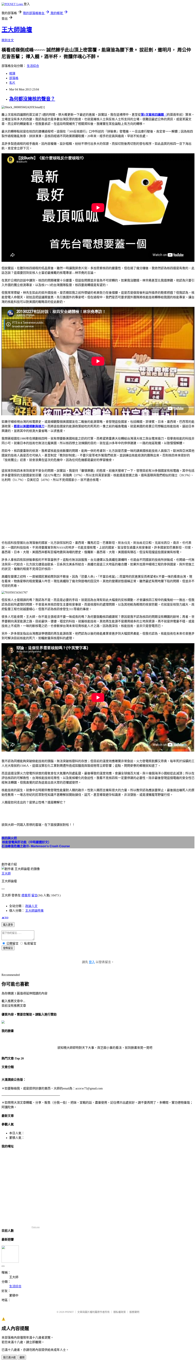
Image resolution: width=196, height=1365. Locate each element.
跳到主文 (8, 40)
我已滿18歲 (9, 1357)
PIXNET (69, 1312)
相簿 (12, 73)
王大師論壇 (17, 29)
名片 (12, 82)
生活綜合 (33, 65)
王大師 (6, 873)
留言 (34, 895)
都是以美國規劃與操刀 (29, 426)
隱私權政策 (119, 1312)
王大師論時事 (34, 910)
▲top (5, 917)
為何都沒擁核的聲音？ (32, 98)
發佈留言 (8, 948)
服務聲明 (134, 1312)
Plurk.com (36, 1227)
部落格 (13, 78)
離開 (22, 1357)
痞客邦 (26, 895)
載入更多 (8, 924)
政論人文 (31, 906)
